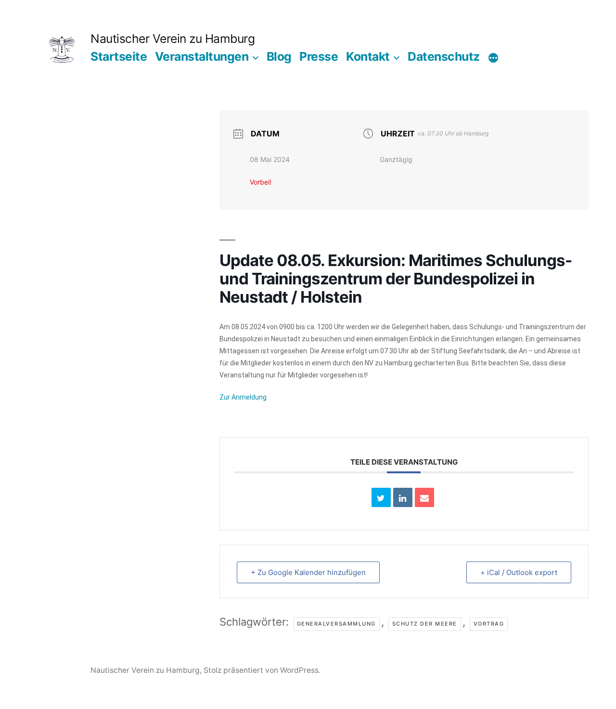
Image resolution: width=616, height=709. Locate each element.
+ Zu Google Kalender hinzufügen (308, 572)
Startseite (118, 56)
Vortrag (489, 623)
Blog (279, 56)
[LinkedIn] (402, 497)
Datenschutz (444, 56)
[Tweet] (381, 497)
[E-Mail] (424, 497)
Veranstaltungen (202, 56)
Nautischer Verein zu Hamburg (172, 38)
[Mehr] (493, 58)
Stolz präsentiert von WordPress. (262, 670)
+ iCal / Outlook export (518, 572)
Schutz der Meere (424, 623)
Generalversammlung (336, 623)
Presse (318, 56)
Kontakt (368, 56)
